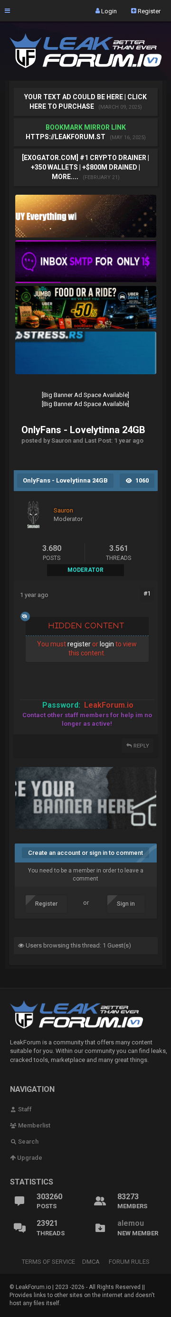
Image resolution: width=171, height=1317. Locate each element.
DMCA (91, 1261)
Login (108, 10)
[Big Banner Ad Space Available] (85, 394)
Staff (24, 1109)
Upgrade (29, 1157)
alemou (130, 1223)
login (107, 644)
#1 (147, 593)
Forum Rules (129, 1261)
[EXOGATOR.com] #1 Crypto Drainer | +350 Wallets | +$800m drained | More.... (85, 167)
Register (148, 10)
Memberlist (33, 1125)
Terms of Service (48, 1261)
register (79, 644)
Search (27, 1141)
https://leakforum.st (65, 137)
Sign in (126, 903)
